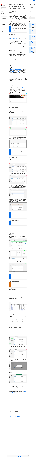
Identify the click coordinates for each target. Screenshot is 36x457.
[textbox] (3, 7)
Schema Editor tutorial (13, 43)
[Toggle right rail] (29, 2)
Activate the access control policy (31, 18)
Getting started (31, 7)
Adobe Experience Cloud (21, 87)
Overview (3, 14)
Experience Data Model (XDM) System (14, 38)
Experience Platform (16, 4)
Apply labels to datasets (32, 16)
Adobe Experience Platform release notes (15, 416)
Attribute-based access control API (3, 24)
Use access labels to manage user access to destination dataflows (4, 18)
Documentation (11, 4)
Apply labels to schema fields (32, 13)
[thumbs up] (18, 456)
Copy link (34, 4)
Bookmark (31, 4)
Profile (15, 11)
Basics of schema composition (14, 40)
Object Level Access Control (18, 277)
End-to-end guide (3, 16)
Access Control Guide (21, 4)
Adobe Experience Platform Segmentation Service (16, 46)
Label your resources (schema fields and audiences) (16, 69)
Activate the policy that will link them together (15, 71)
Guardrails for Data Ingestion (13, 414)
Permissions (3, 20)
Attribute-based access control (2, 13)
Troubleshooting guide (3, 28)
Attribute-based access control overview (14, 413)
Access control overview (2, 11)
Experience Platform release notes (3, 32)
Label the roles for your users (13, 66)
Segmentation (12, 11)
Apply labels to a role (32, 11)
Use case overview (32, 8)
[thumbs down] (20, 456)
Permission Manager (3, 22)
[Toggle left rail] (6, 2)
